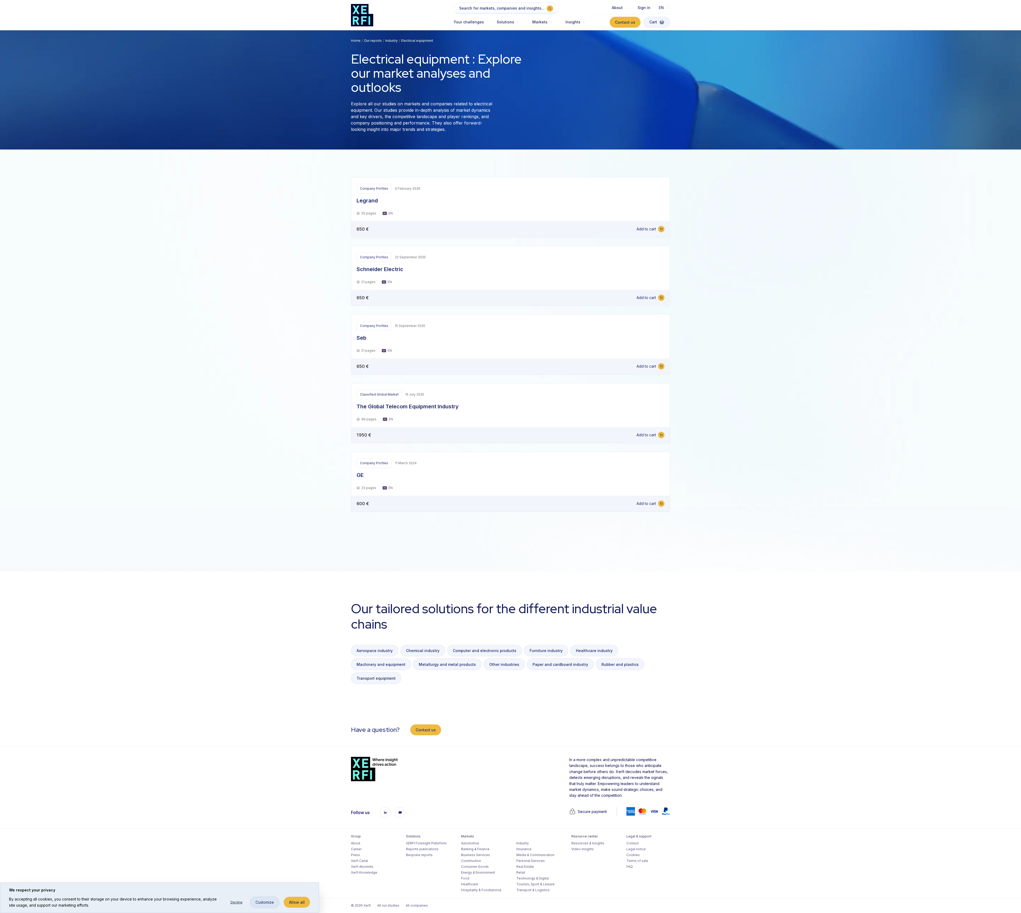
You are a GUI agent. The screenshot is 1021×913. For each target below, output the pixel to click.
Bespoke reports (419, 855)
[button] (508, 24)
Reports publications (422, 849)
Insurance (524, 849)
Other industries (504, 664)
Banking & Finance (475, 849)
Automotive (470, 843)
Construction (471, 861)
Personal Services (530, 861)
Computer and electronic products (484, 650)
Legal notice (636, 849)
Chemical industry (423, 650)
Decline (236, 902)
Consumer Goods (475, 867)
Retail (520, 872)
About (355, 843)
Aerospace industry (375, 650)
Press (355, 855)
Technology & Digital (532, 878)
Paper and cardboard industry (560, 664)
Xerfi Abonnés (362, 867)
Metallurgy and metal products (447, 664)
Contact (632, 843)
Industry (391, 41)
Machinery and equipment (381, 664)
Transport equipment (376, 678)
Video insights (582, 849)
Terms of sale (637, 861)
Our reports (373, 41)
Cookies (633, 855)
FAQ (629, 867)
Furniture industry (546, 650)
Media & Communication (535, 855)
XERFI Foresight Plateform (426, 843)
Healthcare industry (594, 650)
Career (356, 849)
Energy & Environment (478, 872)
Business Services (475, 855)
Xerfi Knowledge (364, 872)
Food (465, 878)
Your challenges (469, 22)
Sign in (644, 7)
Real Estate (525, 867)
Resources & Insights (587, 843)
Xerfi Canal (359, 861)
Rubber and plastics (620, 664)
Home (356, 41)
